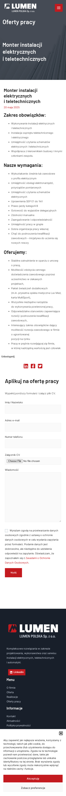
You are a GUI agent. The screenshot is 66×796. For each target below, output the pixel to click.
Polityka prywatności (18, 725)
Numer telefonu (14, 436)
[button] (61, 733)
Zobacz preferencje (33, 788)
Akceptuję (33, 778)
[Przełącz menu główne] (59, 8)
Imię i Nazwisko (14, 402)
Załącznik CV (12, 454)
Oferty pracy (14, 701)
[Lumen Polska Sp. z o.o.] (20, 8)
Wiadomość (12, 469)
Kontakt (11, 716)
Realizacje (12, 696)
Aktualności (13, 720)
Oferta (10, 692)
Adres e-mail (12, 420)
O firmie (11, 687)
